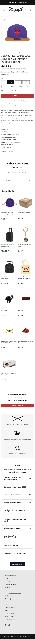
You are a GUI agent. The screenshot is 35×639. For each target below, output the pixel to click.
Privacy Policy (9, 613)
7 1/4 (18, 82)
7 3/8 (26, 82)
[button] (4, 10)
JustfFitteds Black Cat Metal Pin (7, 309)
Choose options (9, 223)
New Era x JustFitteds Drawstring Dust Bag (7, 213)
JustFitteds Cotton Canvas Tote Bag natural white (25, 277)
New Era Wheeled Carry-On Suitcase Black (8, 245)
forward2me (5, 74)
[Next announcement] (31, 2)
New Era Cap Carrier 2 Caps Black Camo (8, 277)
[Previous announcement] (3, 2)
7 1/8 (10, 82)
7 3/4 (21, 86)
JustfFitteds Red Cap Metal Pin (25, 342)
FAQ (6, 578)
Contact (7, 587)
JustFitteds (17, 636)
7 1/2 (4, 86)
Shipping (12, 68)
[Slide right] (20, 52)
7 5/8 (12, 86)
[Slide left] (15, 52)
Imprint (7, 610)
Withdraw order (10, 619)
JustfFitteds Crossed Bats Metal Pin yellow (8, 342)
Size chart (8, 581)
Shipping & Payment (11, 584)
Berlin (7, 596)
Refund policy (9, 616)
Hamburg (8, 599)
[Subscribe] (29, 180)
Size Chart (15, 91)
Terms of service (10, 607)
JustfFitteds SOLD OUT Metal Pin (24, 309)
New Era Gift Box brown (24, 212)
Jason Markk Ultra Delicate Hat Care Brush (8, 374)
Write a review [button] (17, 405)
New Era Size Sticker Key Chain (24, 245)
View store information (10, 106)
